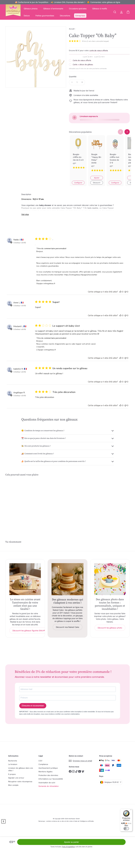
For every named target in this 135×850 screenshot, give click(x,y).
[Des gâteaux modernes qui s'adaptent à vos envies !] (67, 579)
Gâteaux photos (30, 8)
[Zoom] (35, 57)
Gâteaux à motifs (99, 8)
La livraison (12, 764)
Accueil (71, 29)
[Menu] (130, 810)
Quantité (72, 76)
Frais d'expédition (68, 847)
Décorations (65, 15)
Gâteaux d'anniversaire (53, 8)
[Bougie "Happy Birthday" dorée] (97, 155)
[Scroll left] (120, 131)
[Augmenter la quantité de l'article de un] (82, 82)
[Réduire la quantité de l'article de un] (72, 82)
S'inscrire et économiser (33, 705)
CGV (40, 761)
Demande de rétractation (48, 786)
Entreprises (80, 15)
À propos (12, 774)
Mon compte (13, 785)
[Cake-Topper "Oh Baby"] (14, 500)
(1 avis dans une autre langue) (98, 41)
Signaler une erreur (16, 778)
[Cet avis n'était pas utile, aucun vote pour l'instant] (125, 291)
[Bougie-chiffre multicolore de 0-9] (115, 155)
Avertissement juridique (48, 768)
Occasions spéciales (77, 8)
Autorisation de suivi (46, 782)
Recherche (12, 761)
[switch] (126, 828)
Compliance (43, 764)
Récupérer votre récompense (20, 781)
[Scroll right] (127, 131)
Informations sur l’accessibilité (50, 779)
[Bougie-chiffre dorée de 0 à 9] (78, 154)
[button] (3, 821)
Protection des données (48, 775)
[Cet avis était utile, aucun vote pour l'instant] (120, 291)
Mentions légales (45, 771)
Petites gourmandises (44, 15)
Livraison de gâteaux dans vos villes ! (20, 769)
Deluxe (27, 15)
